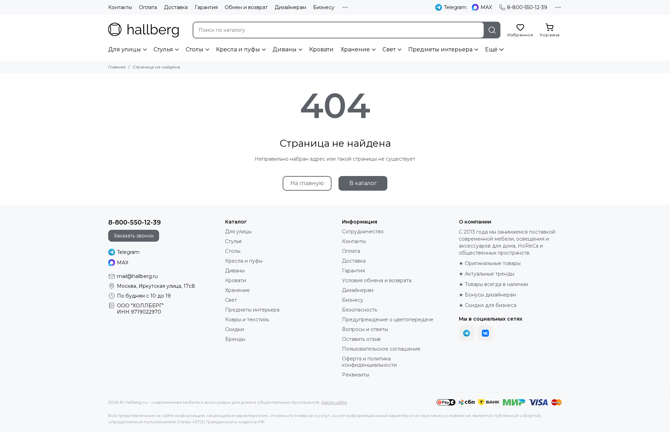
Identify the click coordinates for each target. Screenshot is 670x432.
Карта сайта (334, 402)
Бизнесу (323, 7)
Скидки (234, 329)
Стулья (163, 49)
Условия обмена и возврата (376, 280)
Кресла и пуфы (238, 49)
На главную (307, 183)
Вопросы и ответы (365, 329)
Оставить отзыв (361, 339)
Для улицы (124, 49)
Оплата (148, 7)
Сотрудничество (363, 231)
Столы (194, 49)
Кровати (321, 49)
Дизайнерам (290, 7)
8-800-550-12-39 (527, 7)
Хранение (355, 49)
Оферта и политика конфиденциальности (369, 362)
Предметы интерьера (440, 49)
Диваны (285, 49)
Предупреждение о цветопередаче (387, 319)
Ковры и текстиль (247, 319)
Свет (389, 49)
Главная (117, 66)
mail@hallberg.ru (137, 276)
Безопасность (359, 310)
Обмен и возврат (246, 7)
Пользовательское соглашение (381, 349)
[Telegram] (466, 333)
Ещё (491, 49)
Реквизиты (355, 375)
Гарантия (206, 7)
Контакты (120, 7)
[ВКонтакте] (485, 333)
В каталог (363, 183)
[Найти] (492, 30)
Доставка (176, 7)
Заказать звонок (133, 236)
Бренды (235, 339)
